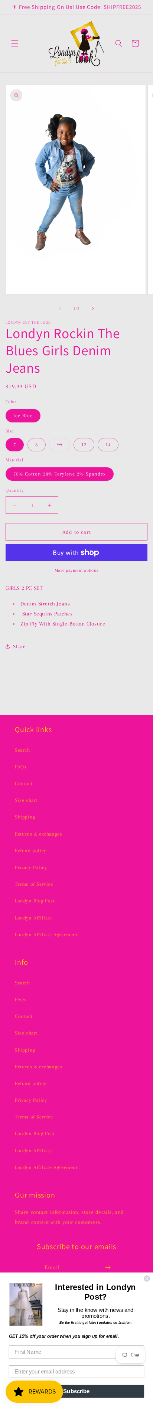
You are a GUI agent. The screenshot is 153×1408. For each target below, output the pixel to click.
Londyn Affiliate (33, 918)
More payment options (77, 570)
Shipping (25, 817)
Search (22, 750)
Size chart (26, 800)
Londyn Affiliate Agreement (46, 934)
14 (108, 444)
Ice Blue (23, 415)
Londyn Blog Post (35, 901)
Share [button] (19, 646)
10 (63, 446)
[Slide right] (93, 308)
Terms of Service (34, 884)
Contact (23, 783)
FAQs (20, 767)
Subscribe (76, 1391)
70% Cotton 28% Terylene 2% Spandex (59, 474)
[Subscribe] (108, 1267)
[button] (15, 43)
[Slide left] (60, 308)
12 (84, 444)
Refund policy (30, 850)
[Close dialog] (146, 1278)
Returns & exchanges (38, 834)
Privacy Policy (31, 867)
